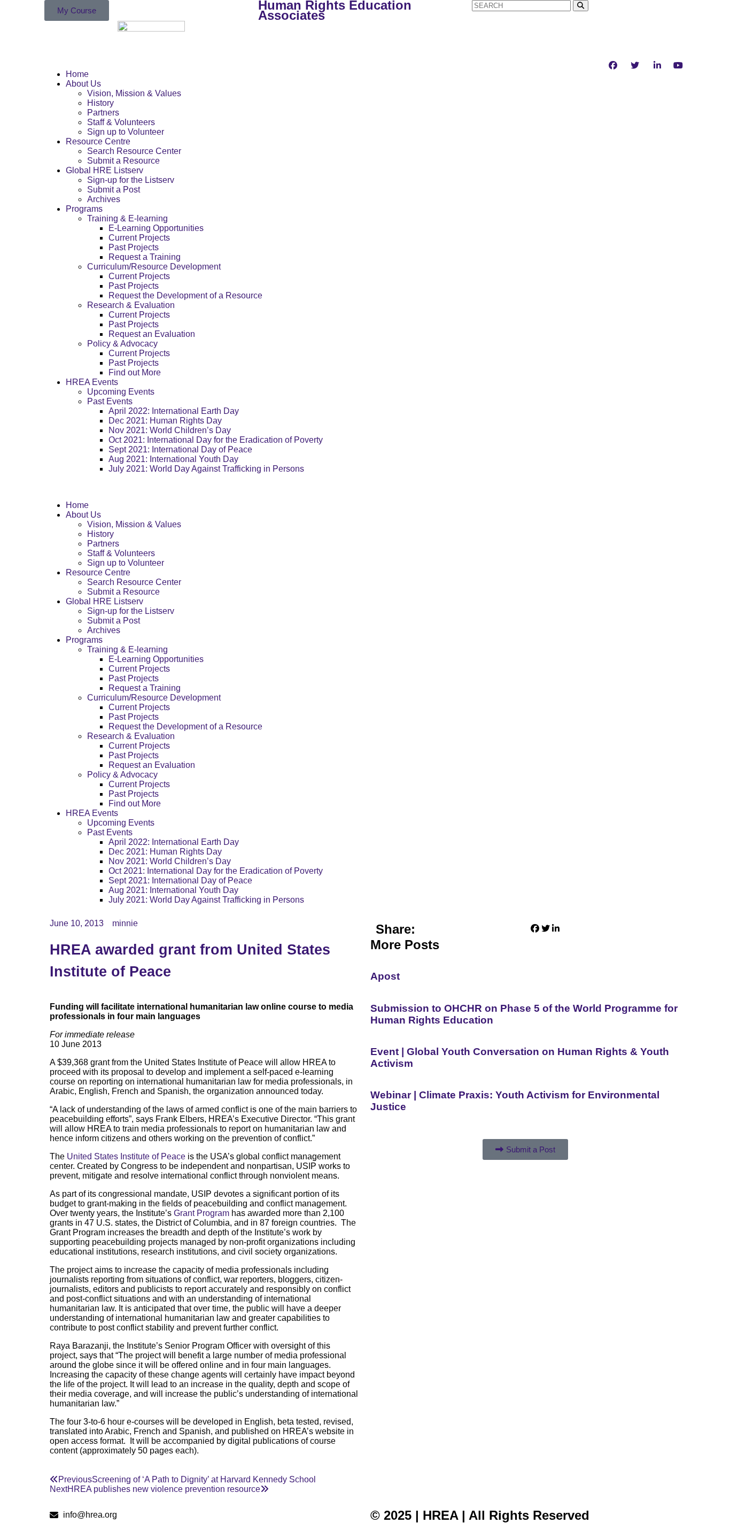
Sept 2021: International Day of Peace (180, 449)
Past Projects (133, 247)
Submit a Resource (123, 160)
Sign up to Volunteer (125, 131)
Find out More (134, 372)
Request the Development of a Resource (185, 295)
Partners (103, 112)
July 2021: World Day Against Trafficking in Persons (206, 468)
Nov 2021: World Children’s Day (169, 430)
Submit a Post (113, 189)
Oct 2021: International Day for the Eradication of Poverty (215, 439)
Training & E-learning (127, 218)
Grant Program (201, 1213)
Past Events (110, 401)
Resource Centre (98, 141)
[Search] (580, 5)
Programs (84, 208)
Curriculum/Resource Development (154, 266)
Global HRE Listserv (104, 170)
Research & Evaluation (131, 305)
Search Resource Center (134, 151)
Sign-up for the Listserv (130, 179)
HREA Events (92, 382)
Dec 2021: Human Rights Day (165, 420)
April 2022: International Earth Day (173, 411)
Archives (103, 199)
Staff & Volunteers (121, 122)
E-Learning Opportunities (156, 228)
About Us (83, 83)
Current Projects (139, 237)
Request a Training (144, 256)
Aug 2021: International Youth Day (173, 459)
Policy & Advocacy (122, 343)
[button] (204, 487)
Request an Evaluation (151, 333)
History (100, 102)
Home (77, 74)
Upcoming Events (120, 391)
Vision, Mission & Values (134, 93)
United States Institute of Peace (126, 1156)
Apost (385, 976)
